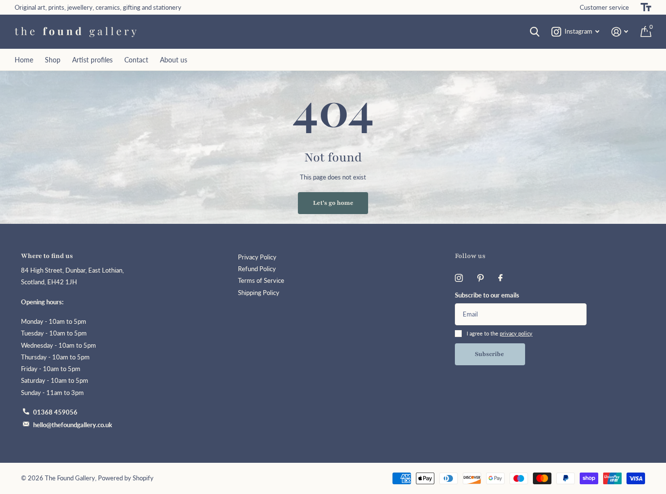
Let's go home (333, 203)
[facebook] (500, 278)
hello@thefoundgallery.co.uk (72, 425)
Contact (136, 60)
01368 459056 (55, 412)
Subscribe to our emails (487, 295)
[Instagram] (459, 278)
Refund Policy (257, 269)
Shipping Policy (258, 292)
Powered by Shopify (126, 478)
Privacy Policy (257, 257)
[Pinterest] (480, 278)
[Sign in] (619, 32)
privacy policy (516, 333)
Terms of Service (261, 280)
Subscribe (490, 354)
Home (24, 60)
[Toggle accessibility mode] (646, 7)
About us (173, 60)
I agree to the (499, 333)
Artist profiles (92, 60)
